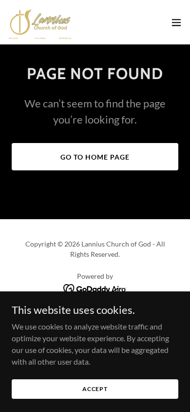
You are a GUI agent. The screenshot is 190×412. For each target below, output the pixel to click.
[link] (40, 22)
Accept (95, 388)
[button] (176, 22)
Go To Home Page (95, 157)
